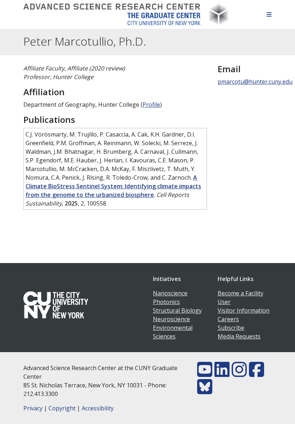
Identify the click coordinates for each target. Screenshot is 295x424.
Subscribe (231, 328)
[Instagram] (239, 374)
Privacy (32, 408)
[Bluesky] (204, 391)
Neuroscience (171, 319)
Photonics (166, 302)
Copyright (62, 408)
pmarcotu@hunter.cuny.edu (255, 82)
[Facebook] (256, 374)
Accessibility (98, 408)
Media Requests (239, 336)
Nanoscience (170, 293)
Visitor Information (243, 310)
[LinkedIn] (222, 374)
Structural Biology (177, 310)
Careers (228, 319)
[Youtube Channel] (204, 374)
